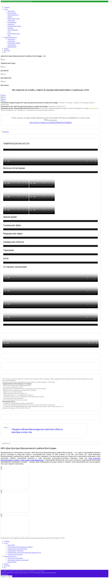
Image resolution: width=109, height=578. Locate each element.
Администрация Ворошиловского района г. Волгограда (16, 1)
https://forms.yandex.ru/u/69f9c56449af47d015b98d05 (50, 122)
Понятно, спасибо (6, 576)
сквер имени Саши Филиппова (32, 460)
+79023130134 (93, 108)
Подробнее (4, 574)
